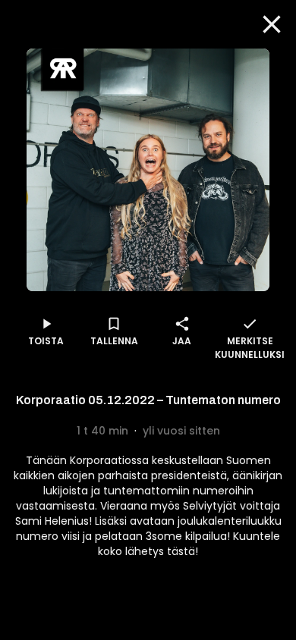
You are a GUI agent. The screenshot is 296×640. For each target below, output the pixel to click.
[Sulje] (272, 24)
